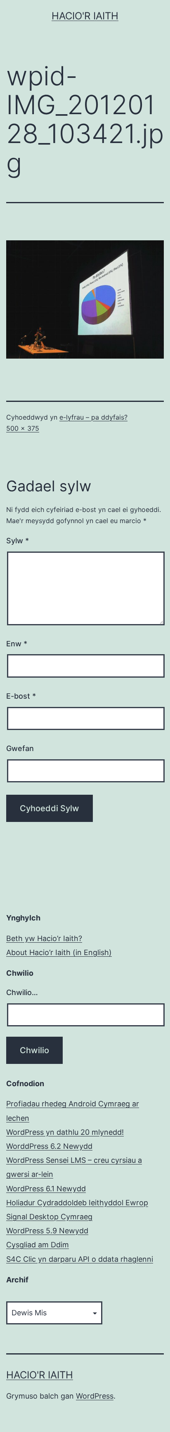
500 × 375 (22, 428)
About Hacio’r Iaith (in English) (59, 952)
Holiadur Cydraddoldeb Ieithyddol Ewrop (77, 1202)
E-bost (21, 696)
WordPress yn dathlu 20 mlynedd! (65, 1132)
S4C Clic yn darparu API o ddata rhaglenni (79, 1259)
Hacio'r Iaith (85, 16)
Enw (16, 643)
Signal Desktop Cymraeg (49, 1216)
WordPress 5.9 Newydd (47, 1230)
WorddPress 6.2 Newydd (49, 1146)
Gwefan (20, 748)
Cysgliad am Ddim (37, 1244)
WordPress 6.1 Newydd (46, 1188)
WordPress (94, 1396)
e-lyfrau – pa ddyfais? (93, 417)
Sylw (17, 540)
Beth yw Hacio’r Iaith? (44, 938)
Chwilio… (22, 992)
